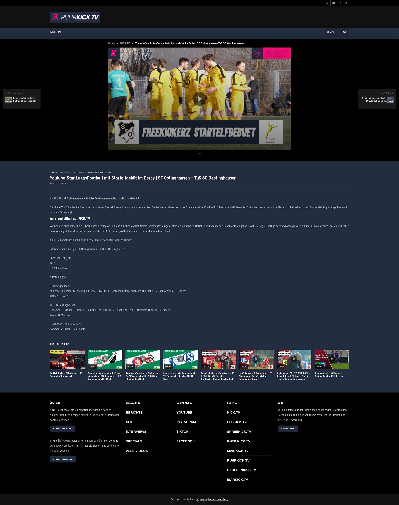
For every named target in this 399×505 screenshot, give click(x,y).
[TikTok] (346, 3)
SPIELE (108, 172)
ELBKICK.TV (237, 422)
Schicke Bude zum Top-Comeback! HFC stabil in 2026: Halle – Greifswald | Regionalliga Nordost (217, 376)
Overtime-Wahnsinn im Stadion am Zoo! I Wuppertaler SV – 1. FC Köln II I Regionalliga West (142, 376)
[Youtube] (333, 3)
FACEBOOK (185, 441)
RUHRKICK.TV (79, 172)
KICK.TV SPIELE (65, 172)
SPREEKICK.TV (239, 431)
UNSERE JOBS (287, 429)
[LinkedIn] (327, 3)
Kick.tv (55, 32)
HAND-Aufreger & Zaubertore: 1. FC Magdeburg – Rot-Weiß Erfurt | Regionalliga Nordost (255, 376)
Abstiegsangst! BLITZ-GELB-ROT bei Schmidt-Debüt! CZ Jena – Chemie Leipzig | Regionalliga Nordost (293, 376)
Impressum (201, 499)
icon (67, 358)
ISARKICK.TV (237, 479)
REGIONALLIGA (57, 352)
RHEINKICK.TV (238, 441)
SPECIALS (134, 441)
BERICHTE (134, 412)
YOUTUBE (184, 412)
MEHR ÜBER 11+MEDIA (62, 459)
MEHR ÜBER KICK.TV (61, 429)
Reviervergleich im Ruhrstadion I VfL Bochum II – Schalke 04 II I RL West (179, 376)
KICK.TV (125, 43)
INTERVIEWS (136, 431)
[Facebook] (321, 3)
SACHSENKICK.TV (241, 470)
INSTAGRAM (186, 422)
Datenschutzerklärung (218, 499)
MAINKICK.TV (238, 450)
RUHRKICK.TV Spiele (95, 172)
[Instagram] (340, 3)
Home (111, 43)
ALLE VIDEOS (137, 450)
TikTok (182, 431)
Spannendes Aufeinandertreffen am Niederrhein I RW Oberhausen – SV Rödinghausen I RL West (105, 376)
